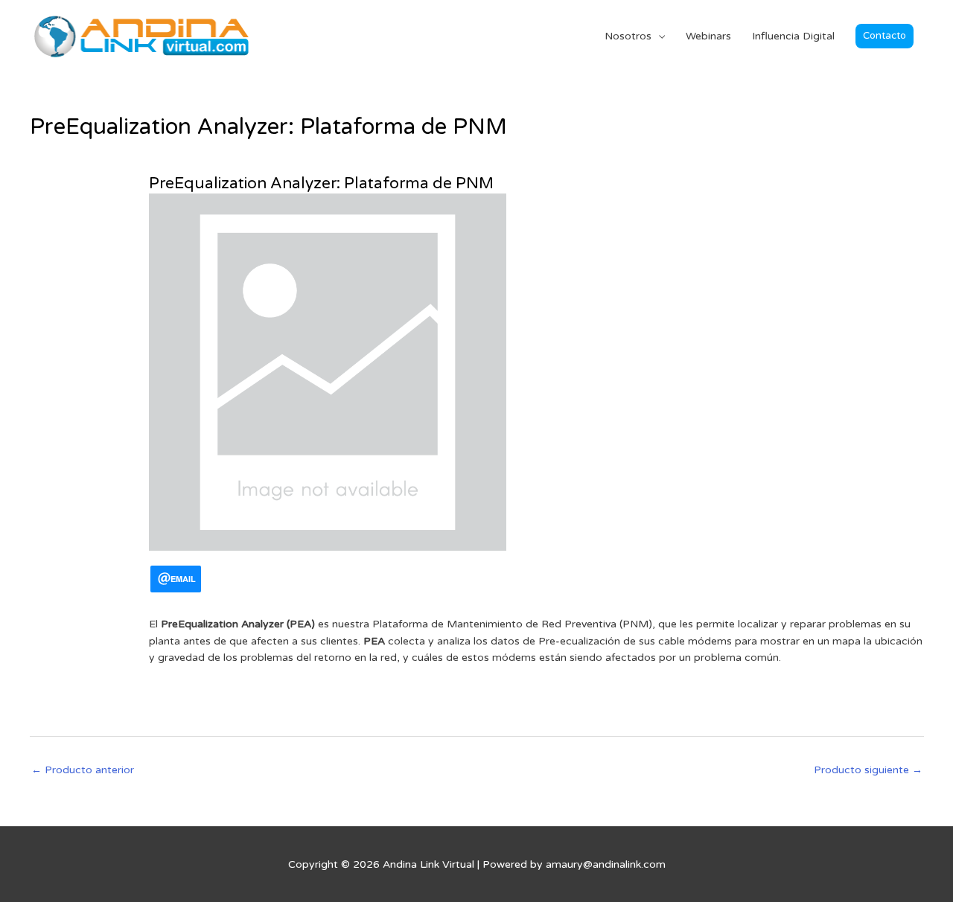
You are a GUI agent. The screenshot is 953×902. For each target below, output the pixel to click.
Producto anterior (82, 770)
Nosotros (628, 36)
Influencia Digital (793, 36)
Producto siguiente (868, 770)
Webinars (708, 36)
